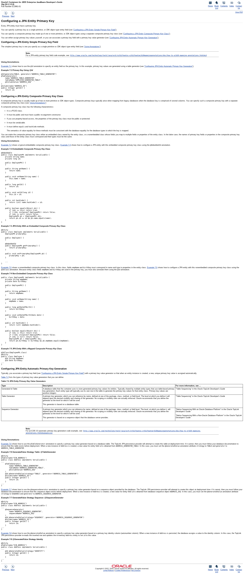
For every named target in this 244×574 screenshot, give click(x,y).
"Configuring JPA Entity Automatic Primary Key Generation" (133, 38)
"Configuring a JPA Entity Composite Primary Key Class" (146, 34)
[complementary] (122, 570)
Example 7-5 (6, 267)
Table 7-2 (5, 377)
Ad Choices (135, 570)
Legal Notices (108, 570)
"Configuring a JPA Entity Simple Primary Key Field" (94, 30)
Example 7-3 (65, 145)
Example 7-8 (6, 533)
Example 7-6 (6, 444)
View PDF (239, 12)
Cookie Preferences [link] (122, 570)
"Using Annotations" (92, 47)
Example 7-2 (6, 145)
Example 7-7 (6, 489)
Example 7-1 (6, 66)
